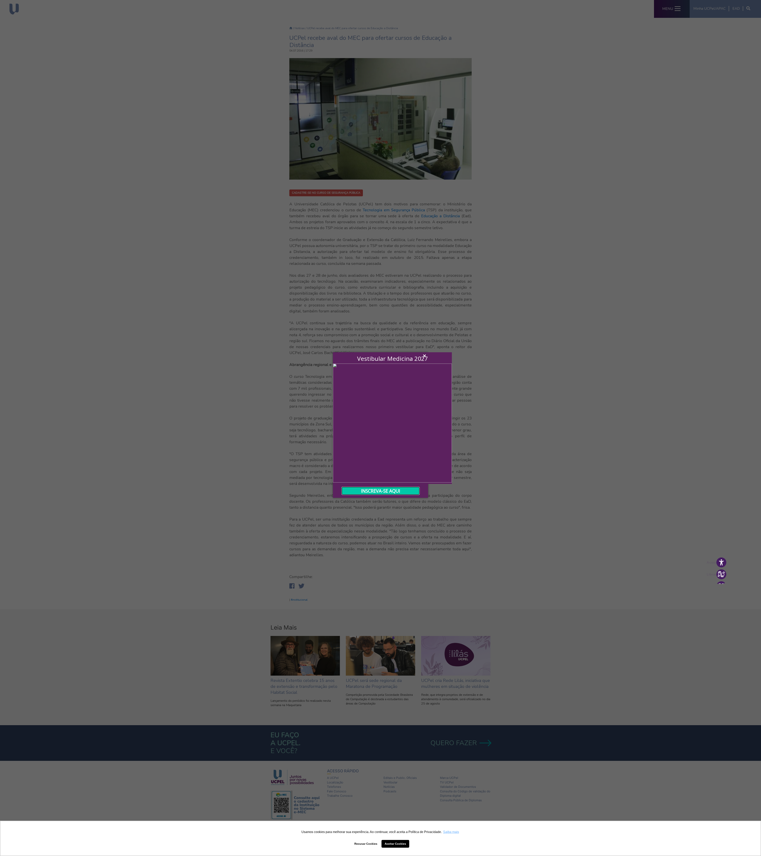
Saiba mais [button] (451, 832)
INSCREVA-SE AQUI (380, 491)
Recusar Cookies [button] (365, 843)
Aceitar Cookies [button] (395, 843)
